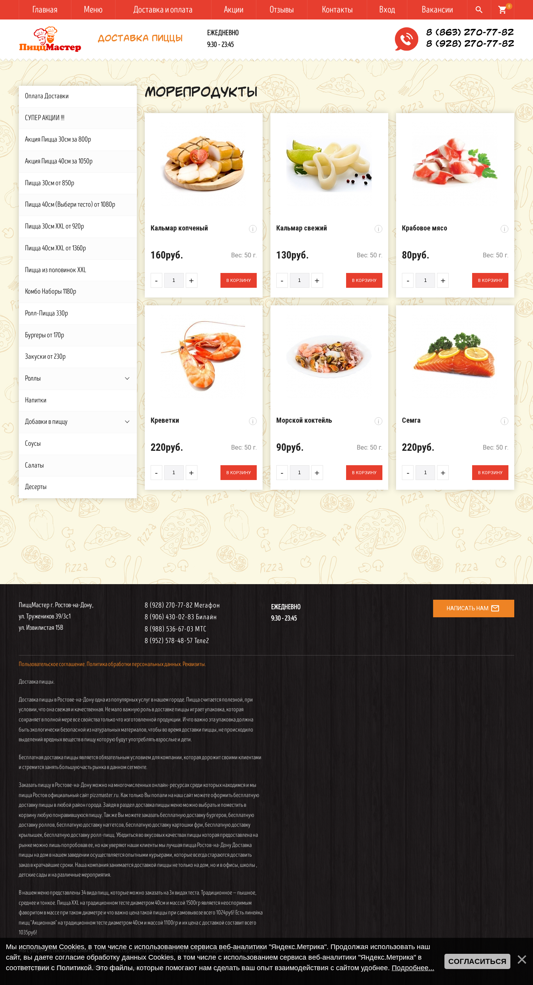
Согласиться (477, 961)
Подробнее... (413, 968)
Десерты (35, 486)
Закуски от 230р (45, 356)
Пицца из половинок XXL (55, 270)
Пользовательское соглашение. (52, 664)
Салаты (34, 465)
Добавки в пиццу (46, 421)
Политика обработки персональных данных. (134, 664)
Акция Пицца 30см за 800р (58, 139)
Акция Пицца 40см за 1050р (58, 161)
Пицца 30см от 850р (49, 183)
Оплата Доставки (47, 96)
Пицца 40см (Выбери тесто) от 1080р (70, 204)
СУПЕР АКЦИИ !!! (44, 117)
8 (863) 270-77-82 (470, 33)
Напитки (35, 400)
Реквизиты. (194, 664)
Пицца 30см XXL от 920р (54, 226)
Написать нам (473, 608)
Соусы (33, 443)
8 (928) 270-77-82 (470, 44)
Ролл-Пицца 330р (46, 313)
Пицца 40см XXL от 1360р (55, 248)
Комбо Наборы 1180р (50, 291)
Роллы (33, 378)
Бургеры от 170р (44, 335)
